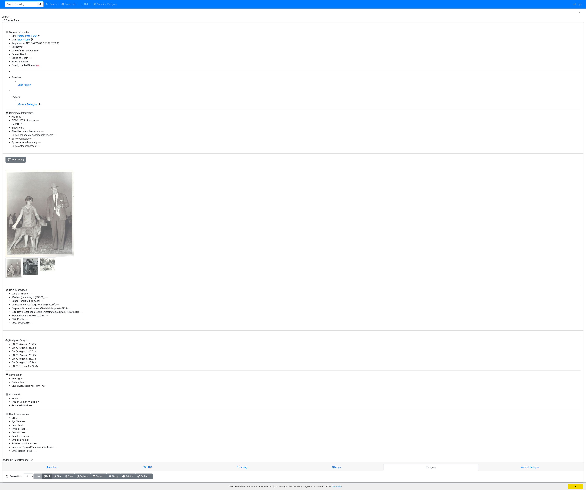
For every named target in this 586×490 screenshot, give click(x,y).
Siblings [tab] (336, 467)
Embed (144, 476)
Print (128, 476)
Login (579, 4)
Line (38, 476)
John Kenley (24, 84)
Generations (16, 476)
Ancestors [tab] (52, 467)
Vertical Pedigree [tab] (530, 467)
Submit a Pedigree (106, 4)
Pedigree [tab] (431, 467)
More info (337, 486)
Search (53, 4)
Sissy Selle (24, 39)
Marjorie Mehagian (28, 104)
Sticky (115, 476)
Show (99, 476)
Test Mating (17, 159)
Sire (59, 476)
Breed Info (70, 4)
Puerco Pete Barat (27, 35)
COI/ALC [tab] (147, 467)
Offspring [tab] (242, 467)
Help (86, 4)
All (48, 476)
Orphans (84, 476)
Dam (70, 476)
